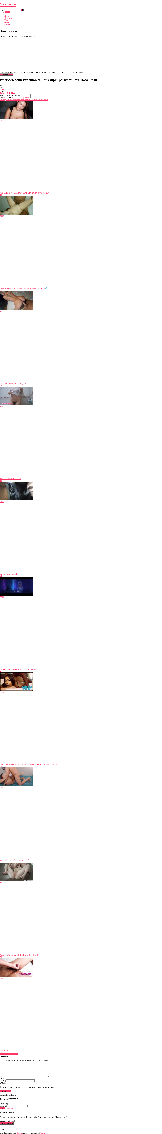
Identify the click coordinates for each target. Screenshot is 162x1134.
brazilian (15, 100)
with (46, 100)
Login (2, 12)
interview (27, 100)
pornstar (34, 100)
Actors (6, 22)
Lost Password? (11, 1108)
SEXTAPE (8, 4)
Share (2, 89)
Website (3, 1083)
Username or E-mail (7, 1121)
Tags (6, 20)
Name (3, 1078)
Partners (7, 24)
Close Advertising (6, 74)
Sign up (19, 1133)
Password (3, 1106)
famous (21, 100)
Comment (3, 1076)
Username (3, 1104)
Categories (8, 18)
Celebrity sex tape (6, 100)
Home (6, 16)
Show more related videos (9, 1054)
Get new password (7, 1123)
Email (2, 1081)
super (43, 100)
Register (7, 12)
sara (39, 100)
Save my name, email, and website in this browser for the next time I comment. (30, 1087)
